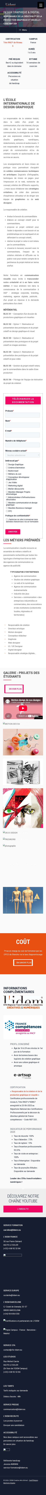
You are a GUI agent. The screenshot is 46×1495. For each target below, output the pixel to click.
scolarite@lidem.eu (11, 1295)
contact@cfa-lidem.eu (12, 1350)
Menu (24, 30)
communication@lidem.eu (14, 1409)
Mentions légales (9, 1483)
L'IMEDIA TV (23, 1209)
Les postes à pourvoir (12, 1421)
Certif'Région (33, 1480)
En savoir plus (9, 1444)
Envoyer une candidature (13, 1425)
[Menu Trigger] (40, 5)
